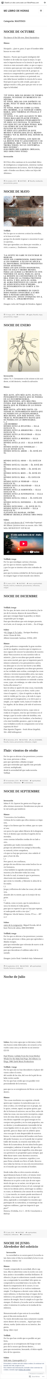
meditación (39, 181)
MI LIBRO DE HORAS (16, 10)
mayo (40, 315)
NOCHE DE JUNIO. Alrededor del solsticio (21, 1245)
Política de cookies (24, 1370)
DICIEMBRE (38, 740)
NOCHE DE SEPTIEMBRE (22, 791)
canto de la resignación (13, 925)
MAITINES (23, 181)
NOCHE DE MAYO (16, 191)
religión (15, 317)
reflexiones (36, 586)
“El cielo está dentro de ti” (14, 522)
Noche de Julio (14, 977)
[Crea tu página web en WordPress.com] (23, 2)
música (11, 742)
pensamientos (8, 183)
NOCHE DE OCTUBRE (19, 32)
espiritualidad (37, 583)
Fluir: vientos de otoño (21, 750)
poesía (15, 183)
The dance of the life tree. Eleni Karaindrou (21, 37)
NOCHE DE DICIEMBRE (21, 596)
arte (32, 740)
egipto (30, 315)
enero (30, 583)
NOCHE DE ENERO (17, 325)
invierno (11, 586)
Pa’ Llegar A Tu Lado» (13, 632)
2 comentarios (28, 783)
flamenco (12, 968)
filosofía (32, 181)
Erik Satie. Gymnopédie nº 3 (15, 1360)
